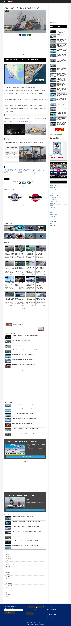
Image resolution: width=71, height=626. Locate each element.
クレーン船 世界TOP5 (51, 614)
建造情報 (50, 606)
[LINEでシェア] (28, 35)
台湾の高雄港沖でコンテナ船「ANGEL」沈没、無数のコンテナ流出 (38, 170)
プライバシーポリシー (42, 622)
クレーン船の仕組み (52, 609)
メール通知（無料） (9, 612)
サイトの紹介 (30, 622)
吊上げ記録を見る (25, 509)
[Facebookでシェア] (23, 35)
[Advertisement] (25, 46)
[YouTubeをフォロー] (39, 607)
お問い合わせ (36, 622)
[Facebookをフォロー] (32, 607)
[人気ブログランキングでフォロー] (56, 133)
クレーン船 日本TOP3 (51, 617)
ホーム (26, 622)
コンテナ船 (12, 178)
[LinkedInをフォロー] (41, 607)
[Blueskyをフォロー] (30, 607)
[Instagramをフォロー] (37, 607)
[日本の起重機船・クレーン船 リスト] (35, 197)
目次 (24, 54)
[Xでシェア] (20, 35)
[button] (30, 35)
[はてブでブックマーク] (25, 35)
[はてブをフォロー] (34, 607)
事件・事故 (7, 178)
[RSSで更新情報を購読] (35, 610)
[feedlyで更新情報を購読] (43, 607)
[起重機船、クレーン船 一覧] (15, 197)
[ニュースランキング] (55, 137)
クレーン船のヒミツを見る (25, 456)
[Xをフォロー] (27, 607)
